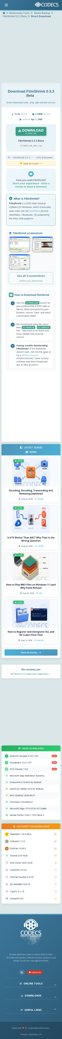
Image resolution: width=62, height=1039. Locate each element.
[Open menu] (6, 5)
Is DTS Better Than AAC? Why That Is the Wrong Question (31, 539)
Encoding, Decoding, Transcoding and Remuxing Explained (31, 492)
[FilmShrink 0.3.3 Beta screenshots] (19, 244)
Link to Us (36, 972)
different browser (30, 355)
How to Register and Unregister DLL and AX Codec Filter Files (31, 633)
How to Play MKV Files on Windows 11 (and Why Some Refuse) (31, 586)
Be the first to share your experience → (31, 673)
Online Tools (33, 983)
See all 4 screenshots (31, 278)
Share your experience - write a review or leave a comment (31, 185)
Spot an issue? (32, 163)
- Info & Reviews (33, 157)
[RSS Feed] (22, 972)
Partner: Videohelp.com (31, 1034)
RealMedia (34, 211)
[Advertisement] (31, 51)
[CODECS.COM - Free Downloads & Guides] (31, 932)
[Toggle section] (55, 985)
